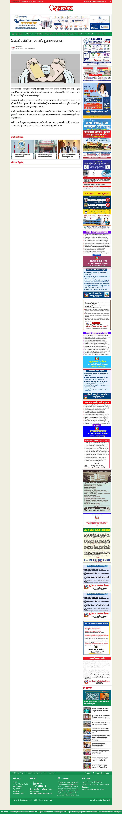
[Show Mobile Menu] (12, 34)
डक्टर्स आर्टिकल (39, 34)
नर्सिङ (56, 34)
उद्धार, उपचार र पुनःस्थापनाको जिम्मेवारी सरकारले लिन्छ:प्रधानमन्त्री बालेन (22, 157)
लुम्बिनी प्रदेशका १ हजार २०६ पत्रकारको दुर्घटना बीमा (27, 812)
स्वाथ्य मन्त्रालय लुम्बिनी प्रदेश (68, 786)
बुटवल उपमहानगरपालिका (63, 795)
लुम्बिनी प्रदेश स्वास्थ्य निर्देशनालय (66, 791)
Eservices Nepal (105, 800)
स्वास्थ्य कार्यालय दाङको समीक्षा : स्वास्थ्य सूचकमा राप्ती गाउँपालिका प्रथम (100, 731)
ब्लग (103, 34)
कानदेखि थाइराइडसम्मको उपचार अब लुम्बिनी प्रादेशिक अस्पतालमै (100, 709)
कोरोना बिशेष (28, 34)
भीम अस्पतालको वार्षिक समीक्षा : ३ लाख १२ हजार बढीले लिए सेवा (101, 724)
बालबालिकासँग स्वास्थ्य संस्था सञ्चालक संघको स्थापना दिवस (99, 766)
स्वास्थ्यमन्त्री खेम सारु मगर (71, 789)
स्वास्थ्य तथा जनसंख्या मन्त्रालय (68, 782)
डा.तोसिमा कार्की (73, 793)
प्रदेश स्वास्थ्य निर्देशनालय (66, 784)
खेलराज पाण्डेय (75, 795)
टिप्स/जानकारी (71, 34)
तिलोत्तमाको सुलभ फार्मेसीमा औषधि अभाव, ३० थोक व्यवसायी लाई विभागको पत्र (101, 738)
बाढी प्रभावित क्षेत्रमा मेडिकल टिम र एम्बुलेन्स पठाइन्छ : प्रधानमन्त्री (90, 812)
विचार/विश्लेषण (49, 34)
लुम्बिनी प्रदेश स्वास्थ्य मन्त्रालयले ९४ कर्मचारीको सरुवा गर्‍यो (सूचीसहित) (101, 716)
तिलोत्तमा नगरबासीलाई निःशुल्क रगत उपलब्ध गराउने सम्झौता (100, 759)
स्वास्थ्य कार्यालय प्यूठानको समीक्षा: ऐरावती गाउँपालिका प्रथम (45, 157)
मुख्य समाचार (19, 34)
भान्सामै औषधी (81, 34)
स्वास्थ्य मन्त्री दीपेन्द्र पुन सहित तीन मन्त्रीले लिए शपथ (100, 752)
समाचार (98, 34)
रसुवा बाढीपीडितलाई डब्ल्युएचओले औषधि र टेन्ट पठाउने (57, 812)
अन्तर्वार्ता (63, 34)
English (90, 34)
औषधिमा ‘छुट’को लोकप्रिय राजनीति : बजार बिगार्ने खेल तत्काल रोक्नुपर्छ (96, 702)
